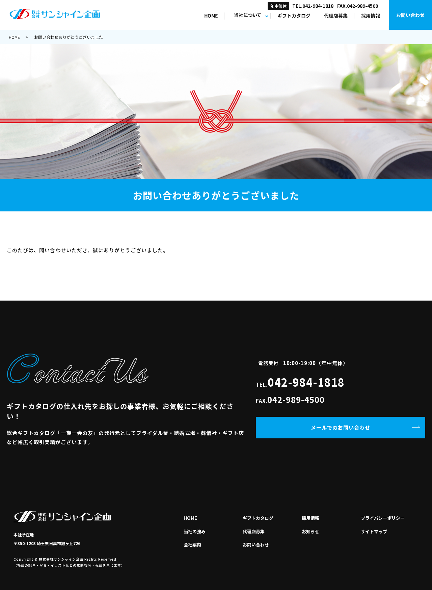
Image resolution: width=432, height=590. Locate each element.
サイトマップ (374, 531)
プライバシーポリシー (383, 518)
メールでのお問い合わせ (340, 427)
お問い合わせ (410, 14)
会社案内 (192, 544)
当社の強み (195, 531)
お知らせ (310, 531)
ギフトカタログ (293, 16)
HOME (210, 16)
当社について (247, 15)
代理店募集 (336, 16)
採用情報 (370, 16)
